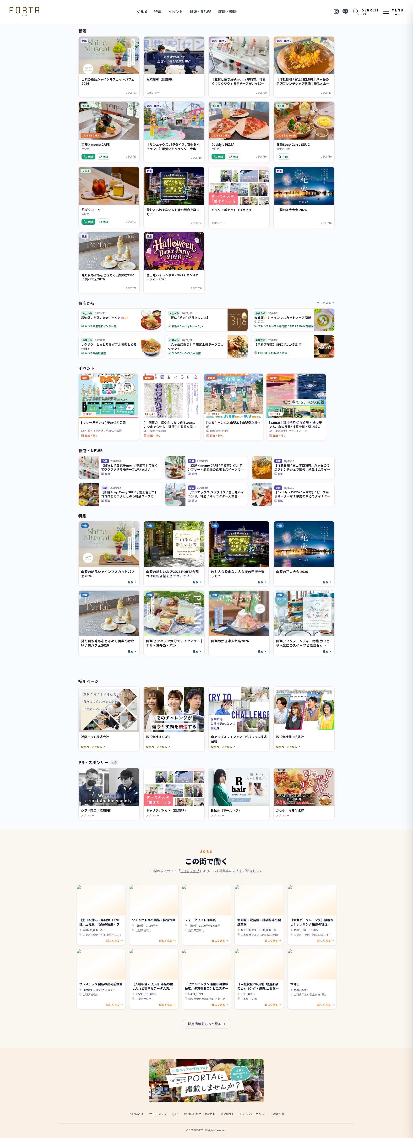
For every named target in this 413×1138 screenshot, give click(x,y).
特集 (158, 11)
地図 (105, 156)
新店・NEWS (201, 11)
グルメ (141, 11)
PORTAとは (136, 1114)
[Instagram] (336, 11)
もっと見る (324, 303)
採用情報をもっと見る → (206, 1023)
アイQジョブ (189, 870)
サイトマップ (158, 1114)
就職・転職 (227, 11)
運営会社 (278, 1114)
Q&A (175, 1114)
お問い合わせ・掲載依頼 (200, 1114)
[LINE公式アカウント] (345, 11)
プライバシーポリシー (253, 1114)
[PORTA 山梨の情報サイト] (24, 11)
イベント (175, 11)
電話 (90, 156)
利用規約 (227, 1114)
